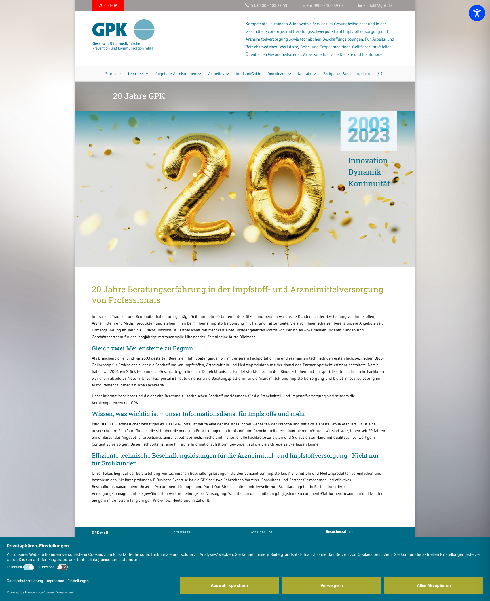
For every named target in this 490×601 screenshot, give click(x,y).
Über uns (135, 73)
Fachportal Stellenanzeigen (346, 73)
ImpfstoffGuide (248, 73)
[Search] (377, 74)
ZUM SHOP (108, 5)
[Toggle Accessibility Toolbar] (477, 13)
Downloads (276, 73)
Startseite (113, 73)
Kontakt (304, 73)
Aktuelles (216, 73)
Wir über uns (262, 532)
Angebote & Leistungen (175, 73)
